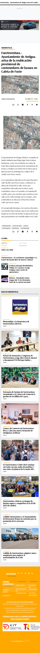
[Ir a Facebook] (18, 573)
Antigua (25, 225)
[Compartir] (18, 105)
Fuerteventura (6, 225)
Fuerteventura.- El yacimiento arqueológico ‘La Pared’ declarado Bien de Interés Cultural (19, 258)
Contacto (6, 596)
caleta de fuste (17, 225)
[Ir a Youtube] (29, 573)
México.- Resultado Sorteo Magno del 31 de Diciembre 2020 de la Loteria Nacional (19, 280)
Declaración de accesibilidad (21, 591)
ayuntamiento (6, 228)
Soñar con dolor (7, 250)
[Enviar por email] (13, 105)
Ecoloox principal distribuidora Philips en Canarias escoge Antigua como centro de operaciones (21, 268)
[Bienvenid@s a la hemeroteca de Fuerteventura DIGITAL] (20, 307)
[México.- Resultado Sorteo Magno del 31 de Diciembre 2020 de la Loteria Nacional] (4, 278)
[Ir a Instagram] (25, 573)
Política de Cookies (33, 594)
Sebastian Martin (8, 99)
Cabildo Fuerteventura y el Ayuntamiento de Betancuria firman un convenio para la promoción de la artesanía (19, 518)
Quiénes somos (6, 591)
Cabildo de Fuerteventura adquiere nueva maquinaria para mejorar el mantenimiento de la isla (19, 555)
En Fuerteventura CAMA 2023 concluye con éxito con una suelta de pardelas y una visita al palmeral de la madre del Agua (18, 468)
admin (5, 326)
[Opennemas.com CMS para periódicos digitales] (20, 641)
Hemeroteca (6, 48)
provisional (15, 228)
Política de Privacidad (33, 587)
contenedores (25, 228)
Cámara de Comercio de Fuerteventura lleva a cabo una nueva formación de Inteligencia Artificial (18, 430)
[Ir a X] (22, 573)
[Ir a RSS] (32, 573)
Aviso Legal (20, 585)
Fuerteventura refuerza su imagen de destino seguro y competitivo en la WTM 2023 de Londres (19, 503)
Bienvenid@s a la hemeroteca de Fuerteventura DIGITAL (16, 322)
